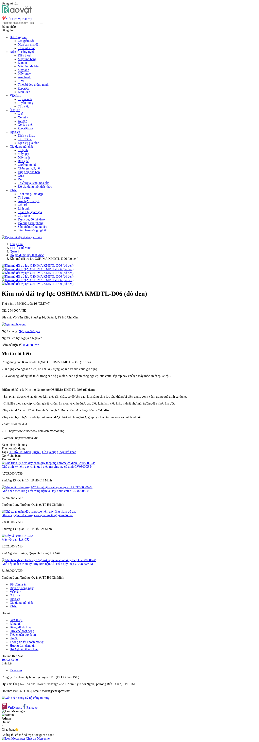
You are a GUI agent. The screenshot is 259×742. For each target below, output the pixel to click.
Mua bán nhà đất (28, 44)
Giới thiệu (16, 620)
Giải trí (22, 205)
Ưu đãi (14, 638)
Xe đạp (22, 121)
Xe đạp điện (25, 124)
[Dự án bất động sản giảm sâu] (22, 237)
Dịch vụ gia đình (28, 143)
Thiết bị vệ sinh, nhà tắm (33, 183)
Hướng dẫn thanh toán (24, 649)
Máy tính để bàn (28, 66)
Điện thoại (24, 55)
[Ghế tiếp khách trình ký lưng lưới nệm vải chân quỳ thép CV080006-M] (49, 560)
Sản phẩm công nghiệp (32, 226)
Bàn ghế (23, 161)
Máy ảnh (23, 70)
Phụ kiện (23, 88)
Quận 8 (14, 251)
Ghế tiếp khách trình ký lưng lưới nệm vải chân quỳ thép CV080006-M (47, 563)
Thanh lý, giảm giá (30, 212)
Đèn (20, 179)
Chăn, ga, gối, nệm (30, 168)
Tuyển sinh (25, 99)
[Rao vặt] (17, 13)
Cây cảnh (24, 215)
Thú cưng (24, 197)
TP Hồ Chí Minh (20, 247)
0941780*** (31, 345)
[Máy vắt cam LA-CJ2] (17, 536)
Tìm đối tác (25, 139)
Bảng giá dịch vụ (21, 627)
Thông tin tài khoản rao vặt (27, 642)
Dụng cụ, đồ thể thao (31, 219)
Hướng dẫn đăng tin (22, 645)
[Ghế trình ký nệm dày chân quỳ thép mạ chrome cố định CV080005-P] (48, 463)
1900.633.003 (10, 659)
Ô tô (20, 113)
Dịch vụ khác (26, 135)
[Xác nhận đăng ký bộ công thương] (25, 697)
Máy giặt (23, 153)
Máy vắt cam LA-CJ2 (16, 539)
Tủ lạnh (23, 150)
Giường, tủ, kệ (27, 164)
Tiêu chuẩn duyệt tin (23, 634)
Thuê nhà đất (26, 48)
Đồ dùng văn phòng (31, 223)
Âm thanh (24, 77)
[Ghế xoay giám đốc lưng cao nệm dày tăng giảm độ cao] (39, 511)
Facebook (16, 670)
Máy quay (24, 73)
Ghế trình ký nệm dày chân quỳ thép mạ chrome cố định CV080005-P (47, 466)
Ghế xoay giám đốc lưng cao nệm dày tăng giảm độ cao (37, 515)
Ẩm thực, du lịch (28, 201)
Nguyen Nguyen (29, 331)
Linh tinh (24, 208)
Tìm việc (23, 106)
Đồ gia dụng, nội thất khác (35, 186)
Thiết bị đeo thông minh (33, 84)
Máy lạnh (24, 157)
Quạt (21, 175)
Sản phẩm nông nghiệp (32, 230)
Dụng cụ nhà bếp (29, 172)
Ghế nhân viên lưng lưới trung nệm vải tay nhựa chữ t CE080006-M (45, 491)
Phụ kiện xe (25, 128)
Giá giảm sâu (26, 41)
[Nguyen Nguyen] (14, 324)
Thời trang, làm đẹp (30, 194)
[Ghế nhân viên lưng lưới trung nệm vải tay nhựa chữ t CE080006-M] (47, 487)
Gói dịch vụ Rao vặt (19, 18)
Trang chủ (16, 244)
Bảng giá (15, 623)
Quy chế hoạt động (22, 631)
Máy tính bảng (27, 59)
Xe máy (23, 117)
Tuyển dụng (25, 102)
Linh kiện (24, 92)
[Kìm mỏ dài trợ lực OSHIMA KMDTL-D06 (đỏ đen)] (37, 265)
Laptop (22, 62)
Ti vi (21, 81)
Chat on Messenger (38, 738)
